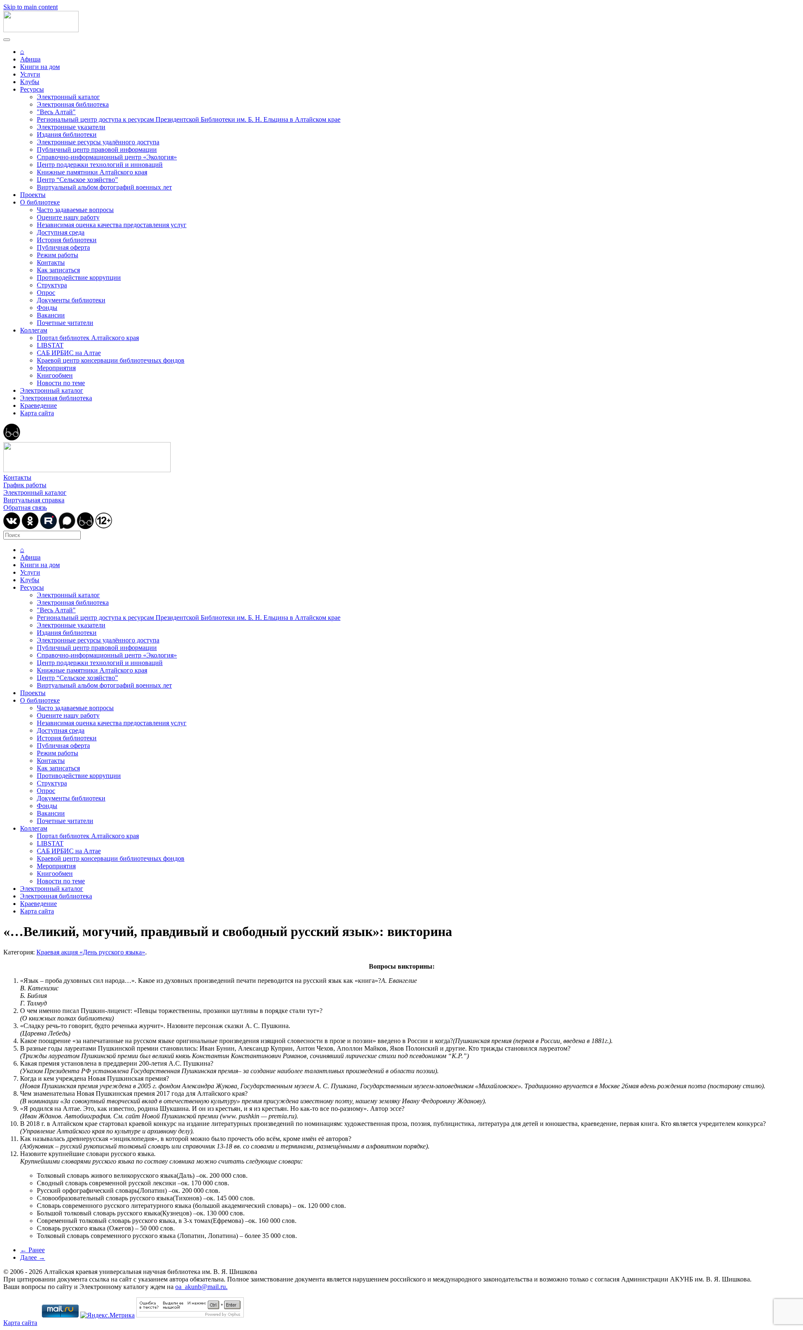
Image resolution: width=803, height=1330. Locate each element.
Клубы (29, 81)
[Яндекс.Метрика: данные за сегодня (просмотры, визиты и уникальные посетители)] (107, 1315)
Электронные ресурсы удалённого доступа (98, 142)
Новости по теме (61, 382)
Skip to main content (30, 6)
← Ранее (32, 1249)
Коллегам (33, 330)
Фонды (47, 307)
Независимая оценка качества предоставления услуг (112, 224)
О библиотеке (40, 202)
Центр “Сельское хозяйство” (77, 179)
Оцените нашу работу (68, 217)
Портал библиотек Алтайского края (88, 337)
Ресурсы (32, 89)
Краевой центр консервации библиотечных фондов (110, 360)
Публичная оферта (63, 247)
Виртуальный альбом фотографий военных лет (104, 187)
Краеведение (38, 405)
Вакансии (51, 315)
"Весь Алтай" (56, 111)
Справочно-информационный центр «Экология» (107, 157)
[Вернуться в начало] (41, 29)
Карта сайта (37, 413)
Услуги (30, 74)
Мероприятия (56, 367)
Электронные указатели (71, 126)
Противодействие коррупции (79, 277)
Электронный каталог (68, 96)
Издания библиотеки (67, 134)
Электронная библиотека (73, 104)
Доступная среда (60, 232)
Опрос (46, 292)
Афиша (30, 59)
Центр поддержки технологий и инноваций (100, 164)
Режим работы (57, 254)
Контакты (51, 262)
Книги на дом (40, 66)
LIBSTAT (50, 345)
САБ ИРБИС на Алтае (69, 352)
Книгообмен (55, 375)
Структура (52, 285)
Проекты (33, 194)
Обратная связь (25, 507)
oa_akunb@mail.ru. (201, 1286)
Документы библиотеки (71, 300)
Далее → (32, 1257)
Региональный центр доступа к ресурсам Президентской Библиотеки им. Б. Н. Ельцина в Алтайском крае (188, 119)
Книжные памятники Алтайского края (92, 172)
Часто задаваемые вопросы (75, 209)
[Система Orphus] (190, 1315)
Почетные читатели (65, 322)
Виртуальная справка (33, 500)
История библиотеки (67, 239)
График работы (24, 485)
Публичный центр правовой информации (97, 149)
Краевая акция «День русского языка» (90, 952)
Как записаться (58, 270)
